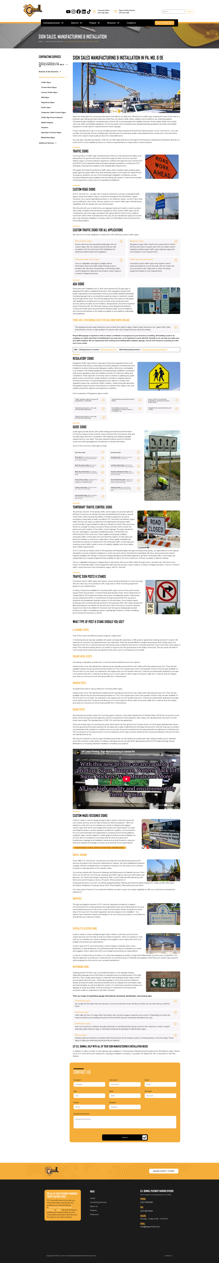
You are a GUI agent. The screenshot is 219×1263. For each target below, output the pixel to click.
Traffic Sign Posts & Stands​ (52, 117)
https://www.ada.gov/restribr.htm (154, 349)
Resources (111, 23)
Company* (77, 1080)
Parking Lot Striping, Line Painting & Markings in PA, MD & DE (51, 64)
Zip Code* (148, 1091)
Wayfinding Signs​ (48, 137)
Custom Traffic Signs (49, 92)
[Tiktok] (89, 11)
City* (75, 1091)
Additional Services (46, 143)
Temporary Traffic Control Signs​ (53, 112)
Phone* (76, 1102)
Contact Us (131, 23)
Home (92, 1198)
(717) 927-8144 (146, 1211)
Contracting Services (51, 23)
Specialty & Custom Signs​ (51, 132)
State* (111, 1091)
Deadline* (112, 1102)
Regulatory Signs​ (48, 102)
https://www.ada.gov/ (108, 349)
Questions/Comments (81, 1114)
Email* (147, 1080)
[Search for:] (173, 11)
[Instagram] (73, 11)
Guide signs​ (46, 107)
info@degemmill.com (150, 1227)
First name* (113, 1080)
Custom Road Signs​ (49, 87)
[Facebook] (78, 11)
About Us (74, 23)
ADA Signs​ (45, 97)
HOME (40, 41)
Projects (93, 23)
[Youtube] (68, 11)
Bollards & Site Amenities (49, 72)
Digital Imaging (47, 122)
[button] (53, 64)
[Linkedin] (83, 11)
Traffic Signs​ (46, 82)
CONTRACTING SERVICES (54, 41)
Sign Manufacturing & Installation (52, 77)
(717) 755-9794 (146, 1202)
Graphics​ (44, 127)
